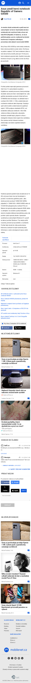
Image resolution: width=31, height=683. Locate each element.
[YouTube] (15, 659)
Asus (8, 323)
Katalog (6, 626)
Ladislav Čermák (6, 398)
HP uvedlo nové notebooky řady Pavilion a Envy (15, 313)
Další (24, 490)
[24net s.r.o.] (15, 678)
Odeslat (7, 505)
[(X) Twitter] (12, 659)
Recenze (6, 624)
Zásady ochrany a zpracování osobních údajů (15, 669)
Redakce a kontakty (21, 624)
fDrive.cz (12, 640)
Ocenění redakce (20, 626)
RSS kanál (19, 630)
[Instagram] (19, 659)
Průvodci (6, 630)
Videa (5, 628)
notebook (23, 323)
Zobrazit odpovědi (8, 465)
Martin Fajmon (5, 434)
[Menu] (28, 3)
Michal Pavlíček (6, 367)
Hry (5, 323)
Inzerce (18, 628)
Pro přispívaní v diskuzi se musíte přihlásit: (12, 479)
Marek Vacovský (6, 613)
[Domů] (3, 3)
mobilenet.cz (13, 638)
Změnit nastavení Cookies (15, 667)
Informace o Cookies (15, 665)
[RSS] (22, 659)
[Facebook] (9, 659)
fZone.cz (12, 642)
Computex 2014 (15, 323)
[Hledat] (23, 3)
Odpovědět (4, 453)
